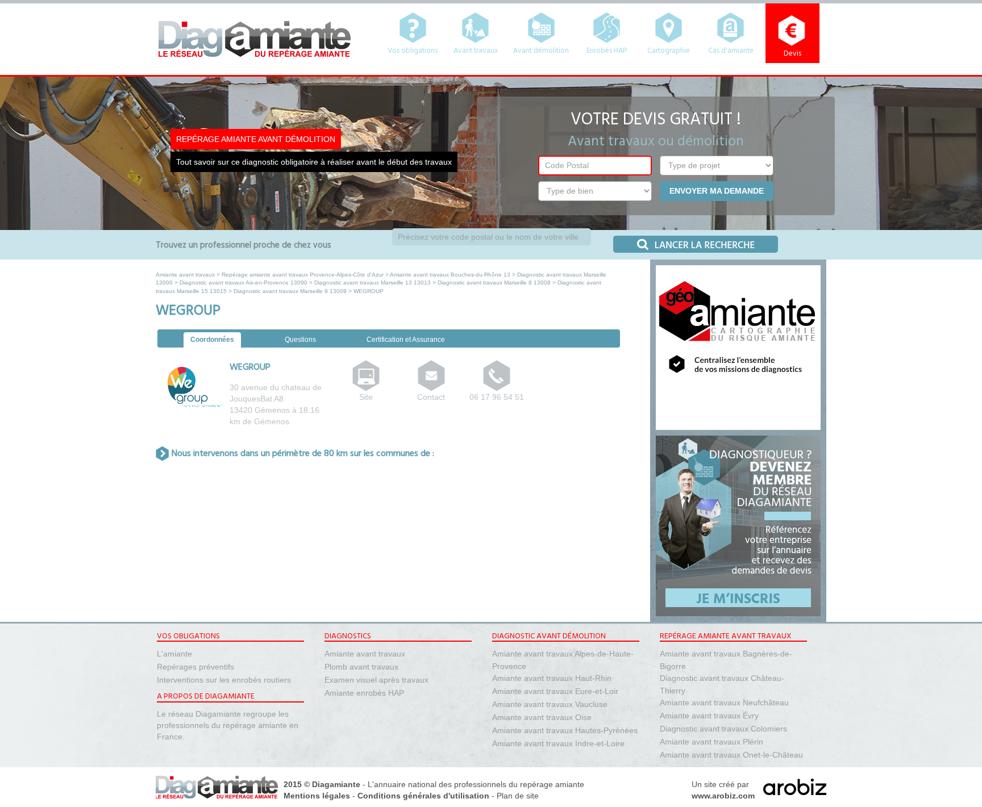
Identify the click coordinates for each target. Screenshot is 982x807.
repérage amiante (552, 784)
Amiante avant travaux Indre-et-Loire (558, 743)
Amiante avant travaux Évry (709, 715)
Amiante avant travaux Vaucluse (549, 704)
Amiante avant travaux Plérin (711, 741)
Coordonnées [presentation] (212, 340)
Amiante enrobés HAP (364, 692)
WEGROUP (250, 367)
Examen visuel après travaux (376, 679)
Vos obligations (413, 51)
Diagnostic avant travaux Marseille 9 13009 (290, 291)
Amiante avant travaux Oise (542, 717)
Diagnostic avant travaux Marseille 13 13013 (372, 282)
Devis (792, 54)
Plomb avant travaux (361, 666)
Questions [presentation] (300, 340)
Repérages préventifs (195, 666)
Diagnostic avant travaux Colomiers (723, 728)
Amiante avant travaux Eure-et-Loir (555, 691)
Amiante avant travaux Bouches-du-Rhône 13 (450, 274)
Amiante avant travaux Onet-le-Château (731, 754)
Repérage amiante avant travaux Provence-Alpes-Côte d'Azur (303, 274)
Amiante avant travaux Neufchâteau (724, 702)
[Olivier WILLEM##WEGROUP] (431, 384)
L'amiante (174, 653)
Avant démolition (541, 51)
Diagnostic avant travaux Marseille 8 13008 (494, 282)
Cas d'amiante (731, 51)
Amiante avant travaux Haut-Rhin (551, 678)
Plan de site (518, 795)
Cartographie (668, 51)
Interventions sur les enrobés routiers (224, 679)
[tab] (212, 340)
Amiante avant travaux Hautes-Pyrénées (565, 730)
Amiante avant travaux (185, 274)
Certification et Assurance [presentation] (406, 340)
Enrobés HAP (606, 51)
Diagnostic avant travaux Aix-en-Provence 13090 (243, 282)
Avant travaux (475, 51)
